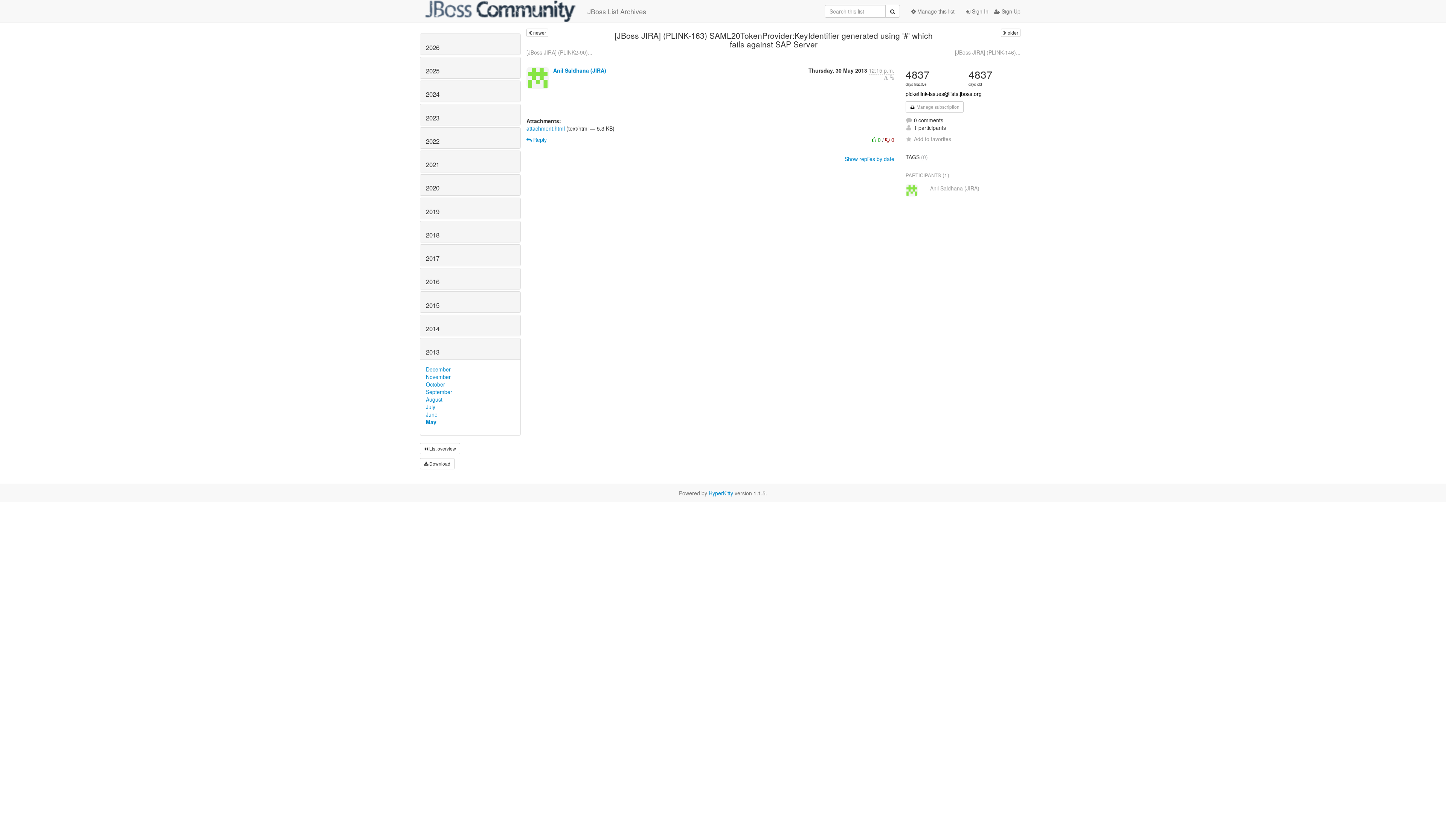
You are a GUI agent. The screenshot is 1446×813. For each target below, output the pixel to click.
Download (439, 463)
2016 (432, 281)
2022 (432, 141)
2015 (432, 305)
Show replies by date (869, 159)
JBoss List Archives (616, 11)
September (439, 392)
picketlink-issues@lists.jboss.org (944, 93)
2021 (432, 164)
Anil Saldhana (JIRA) (579, 70)
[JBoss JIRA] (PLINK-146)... (987, 52)
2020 (432, 187)
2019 (432, 211)
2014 (432, 328)
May (431, 422)
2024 (432, 94)
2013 (432, 351)
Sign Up (1010, 11)
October (435, 384)
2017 (432, 258)
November (438, 377)
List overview (442, 448)
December (438, 369)
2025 (432, 70)
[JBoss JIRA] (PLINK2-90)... (559, 52)
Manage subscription (937, 107)
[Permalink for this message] (892, 77)
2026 (432, 47)
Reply (539, 139)
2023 (432, 117)
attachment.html (545, 128)
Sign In (979, 11)
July (430, 407)
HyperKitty (721, 493)
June (432, 414)
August (434, 399)
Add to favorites (932, 139)
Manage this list (935, 11)
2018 (432, 234)
